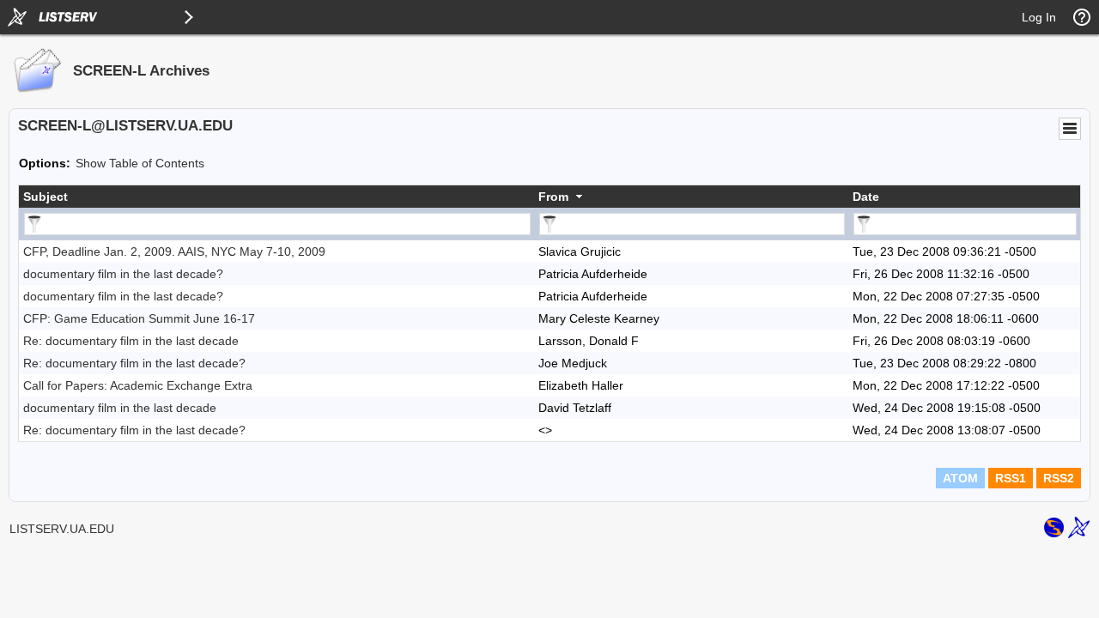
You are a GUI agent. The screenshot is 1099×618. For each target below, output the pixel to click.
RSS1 (1010, 478)
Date (866, 196)
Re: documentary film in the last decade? (134, 363)
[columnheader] (276, 196)
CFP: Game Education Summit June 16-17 (139, 318)
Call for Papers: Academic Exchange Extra (137, 385)
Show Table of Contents (140, 163)
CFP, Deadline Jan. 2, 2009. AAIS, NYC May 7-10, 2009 (174, 251)
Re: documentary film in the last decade (131, 341)
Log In (1039, 17)
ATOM (960, 478)
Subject (45, 196)
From (553, 196)
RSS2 (1058, 478)
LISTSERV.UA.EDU (61, 529)
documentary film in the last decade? (123, 274)
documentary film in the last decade (119, 408)
